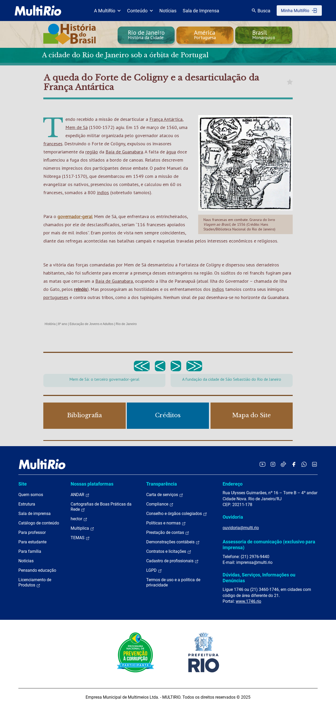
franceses (52, 144)
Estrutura (26, 504)
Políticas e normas (164, 523)
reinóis (80, 289)
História (50, 324)
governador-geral (75, 216)
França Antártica (165, 119)
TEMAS (78, 537)
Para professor (32, 532)
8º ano (62, 324)
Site (22, 484)
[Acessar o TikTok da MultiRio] (283, 464)
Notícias (167, 10)
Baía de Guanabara (124, 152)
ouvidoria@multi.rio (241, 527)
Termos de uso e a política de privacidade (173, 582)
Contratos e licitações (166, 551)
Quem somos (30, 494)
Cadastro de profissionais (170, 560)
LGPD (152, 570)
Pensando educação (37, 570)
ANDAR (78, 494)
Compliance (157, 504)
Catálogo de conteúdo (38, 523)
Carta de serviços (162, 494)
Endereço (233, 484)
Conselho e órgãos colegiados (174, 513)
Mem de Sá (76, 127)
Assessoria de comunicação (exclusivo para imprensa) (269, 544)
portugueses (55, 297)
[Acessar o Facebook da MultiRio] (294, 464)
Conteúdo (137, 10)
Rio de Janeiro (126, 324)
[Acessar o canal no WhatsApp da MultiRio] (304, 464)
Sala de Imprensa (201, 10)
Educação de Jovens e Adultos (91, 324)
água (171, 152)
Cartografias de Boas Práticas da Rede (101, 507)
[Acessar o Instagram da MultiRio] (273, 464)
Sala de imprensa (34, 513)
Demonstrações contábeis (171, 541)
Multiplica (80, 528)
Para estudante (32, 541)
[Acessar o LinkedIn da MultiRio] (314, 464)
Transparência (161, 484)
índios (103, 192)
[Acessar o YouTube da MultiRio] (262, 464)
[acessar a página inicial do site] (38, 10)
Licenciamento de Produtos (34, 582)
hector (77, 518)
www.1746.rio (248, 601)
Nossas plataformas (92, 484)
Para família (29, 551)
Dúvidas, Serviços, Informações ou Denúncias (259, 577)
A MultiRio (104, 10)
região (91, 152)
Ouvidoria (233, 517)
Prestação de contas (165, 532)
